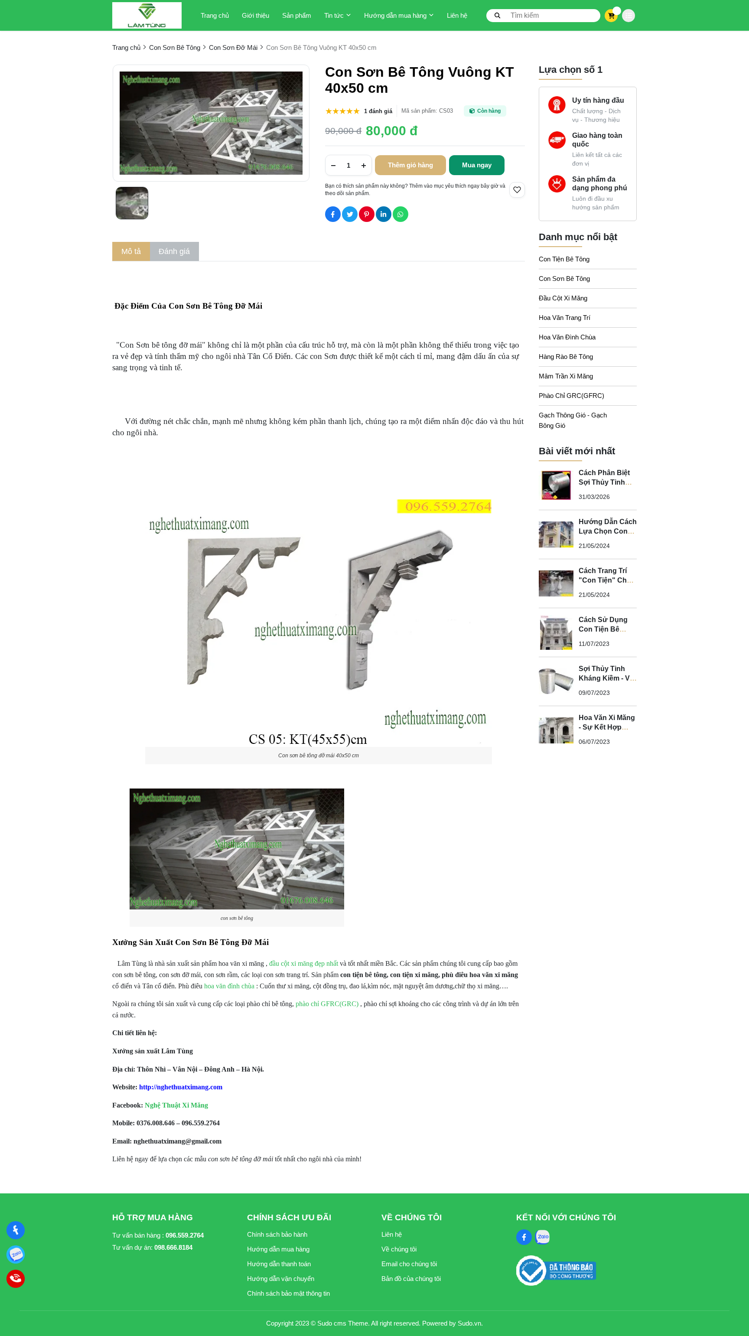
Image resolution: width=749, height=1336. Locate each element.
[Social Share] (333, 214)
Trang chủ (215, 15)
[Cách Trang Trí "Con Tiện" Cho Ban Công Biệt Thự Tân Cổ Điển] (556, 583)
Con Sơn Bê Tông (564, 278)
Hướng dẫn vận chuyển (280, 1278)
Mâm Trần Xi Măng (566, 376)
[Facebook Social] (524, 1237)
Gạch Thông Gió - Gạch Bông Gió (573, 420)
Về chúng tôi (399, 1249)
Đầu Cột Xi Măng (563, 298)
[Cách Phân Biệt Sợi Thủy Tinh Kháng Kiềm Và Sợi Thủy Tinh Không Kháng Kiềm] (556, 485)
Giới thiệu (255, 15)
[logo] (147, 15)
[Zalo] (16, 1254)
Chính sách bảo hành (277, 1234)
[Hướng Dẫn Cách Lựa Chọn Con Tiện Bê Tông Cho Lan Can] (556, 534)
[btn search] (497, 15)
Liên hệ (457, 15)
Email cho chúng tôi (409, 1264)
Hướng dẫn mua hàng (395, 15)
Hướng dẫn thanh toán (279, 1264)
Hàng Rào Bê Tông (566, 356)
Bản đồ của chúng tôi (411, 1278)
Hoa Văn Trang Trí (564, 317)
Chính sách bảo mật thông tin (288, 1293)
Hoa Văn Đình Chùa (567, 337)
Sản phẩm (296, 15)
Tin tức (334, 15)
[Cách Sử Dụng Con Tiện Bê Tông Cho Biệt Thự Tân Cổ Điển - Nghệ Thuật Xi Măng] (556, 632)
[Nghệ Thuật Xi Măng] (16, 1230)
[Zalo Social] (542, 1237)
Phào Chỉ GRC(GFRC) (571, 395)
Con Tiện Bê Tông (564, 259)
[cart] (611, 16)
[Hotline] (16, 1279)
